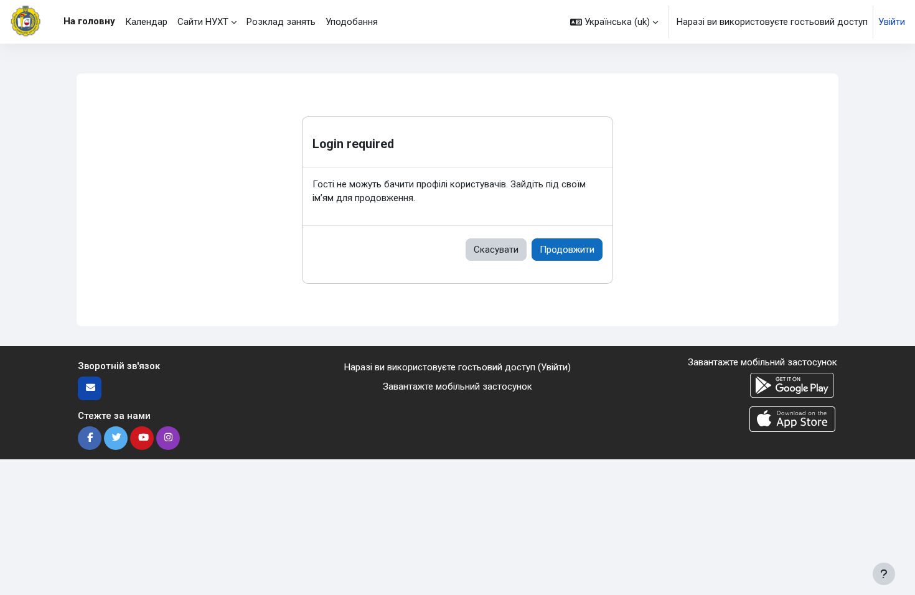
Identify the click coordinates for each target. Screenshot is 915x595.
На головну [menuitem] (89, 21)
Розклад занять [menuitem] (281, 21)
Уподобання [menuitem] (352, 21)
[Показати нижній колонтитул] (884, 574)
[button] (614, 22)
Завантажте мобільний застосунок (457, 386)
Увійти (891, 21)
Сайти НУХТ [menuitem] (202, 21)
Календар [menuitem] (146, 21)
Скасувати (496, 249)
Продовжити (567, 249)
